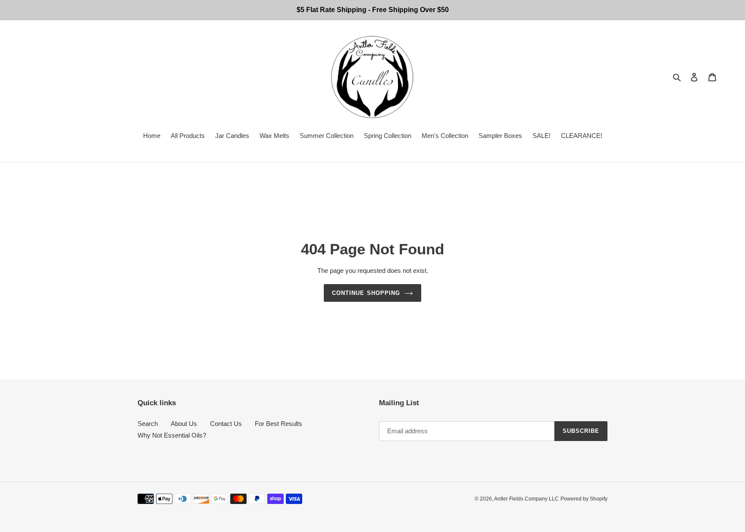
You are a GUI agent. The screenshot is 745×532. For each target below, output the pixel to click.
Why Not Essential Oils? (172, 435)
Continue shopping (366, 293)
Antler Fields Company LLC (526, 499)
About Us (184, 423)
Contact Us (226, 423)
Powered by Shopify (583, 499)
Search (148, 423)
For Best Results (278, 423)
